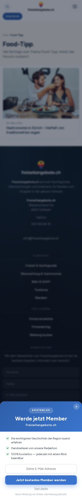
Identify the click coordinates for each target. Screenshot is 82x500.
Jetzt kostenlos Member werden (41, 480)
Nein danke (41, 488)
